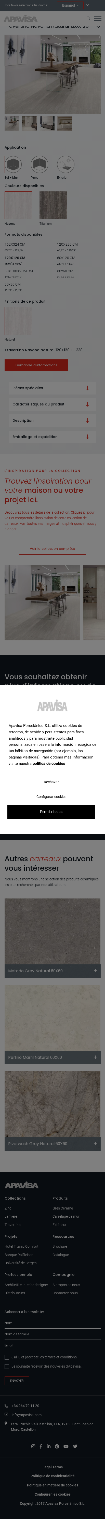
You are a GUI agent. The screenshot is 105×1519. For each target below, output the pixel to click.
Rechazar (51, 782)
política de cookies (49, 763)
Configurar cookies (51, 797)
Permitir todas (51, 812)
